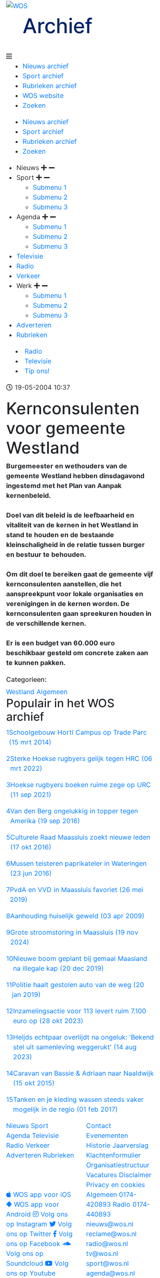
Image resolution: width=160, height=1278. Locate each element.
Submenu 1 (49, 187)
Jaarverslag (130, 1145)
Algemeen (52, 692)
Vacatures (101, 1175)
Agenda (18, 1135)
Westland (20, 692)
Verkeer (28, 276)
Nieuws (17, 1125)
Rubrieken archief (50, 86)
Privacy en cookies (115, 1184)
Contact (98, 1125)
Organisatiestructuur (117, 1165)
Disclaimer (135, 1175)
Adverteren (33, 325)
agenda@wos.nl (110, 1273)
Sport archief (43, 76)
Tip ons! (36, 371)
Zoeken (34, 105)
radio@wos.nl (107, 1243)
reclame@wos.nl (111, 1234)
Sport (39, 1125)
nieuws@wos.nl (109, 1224)
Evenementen (107, 1135)
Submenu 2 (50, 197)
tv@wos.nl (102, 1253)
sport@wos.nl (107, 1263)
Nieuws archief (46, 66)
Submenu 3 (50, 207)
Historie (98, 1145)
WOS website (43, 95)
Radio (25, 266)
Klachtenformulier (113, 1155)
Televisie (29, 256)
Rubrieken (31, 335)
